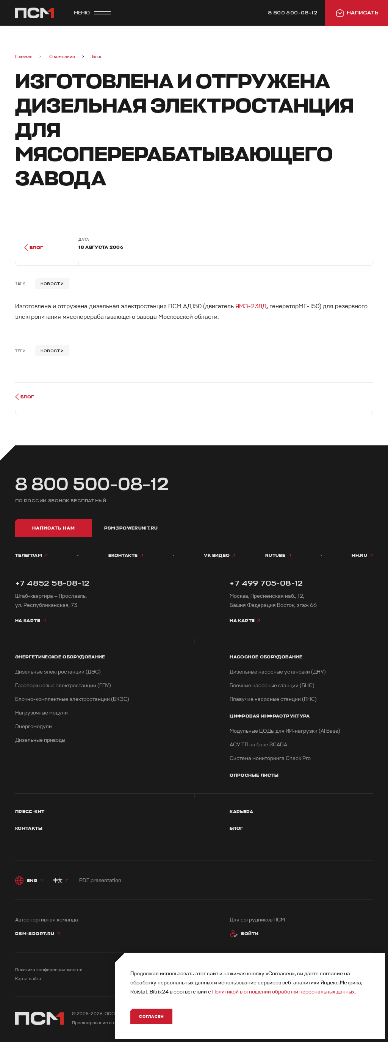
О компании (62, 57)
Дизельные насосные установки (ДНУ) (278, 672)
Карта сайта (28, 979)
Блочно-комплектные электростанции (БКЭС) (72, 699)
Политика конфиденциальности (49, 970)
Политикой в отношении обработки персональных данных (283, 992)
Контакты (28, 828)
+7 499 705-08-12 (266, 583)
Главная (23, 57)
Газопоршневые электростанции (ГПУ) (63, 685)
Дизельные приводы (40, 740)
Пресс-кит (29, 812)
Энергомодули (33, 726)
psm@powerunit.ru (131, 528)
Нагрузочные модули (41, 713)
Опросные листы (254, 775)
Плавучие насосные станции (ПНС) (273, 699)
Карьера (241, 812)
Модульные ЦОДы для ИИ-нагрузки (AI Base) (285, 731)
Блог (97, 57)
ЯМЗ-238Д (251, 306)
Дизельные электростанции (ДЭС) (58, 672)
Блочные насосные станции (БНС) (272, 685)
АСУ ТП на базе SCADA (258, 744)
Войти (249, 934)
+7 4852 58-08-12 (52, 583)
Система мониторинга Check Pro (270, 758)
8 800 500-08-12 (92, 484)
